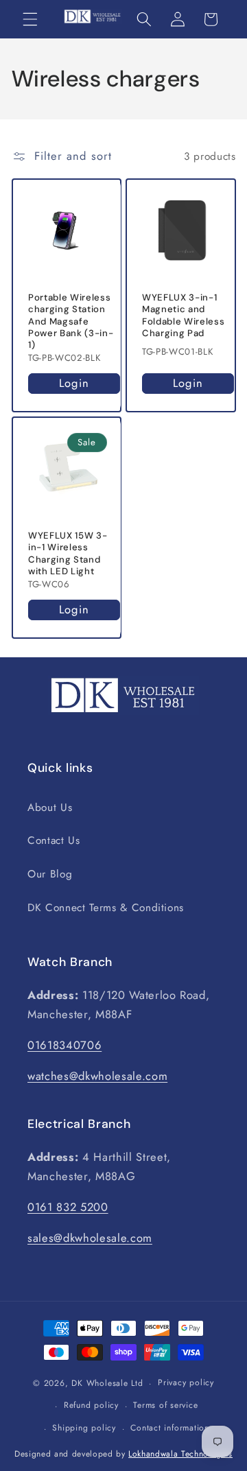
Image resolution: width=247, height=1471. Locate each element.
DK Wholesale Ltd (107, 1383)
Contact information (169, 1428)
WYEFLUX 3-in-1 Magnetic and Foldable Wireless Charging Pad (183, 315)
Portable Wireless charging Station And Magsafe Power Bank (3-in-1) (70, 321)
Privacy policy (186, 1382)
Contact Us (53, 840)
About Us (49, 807)
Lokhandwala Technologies (180, 1454)
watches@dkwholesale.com (97, 1076)
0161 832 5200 (67, 1207)
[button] (30, 19)
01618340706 (64, 1045)
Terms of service (165, 1405)
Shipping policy (84, 1428)
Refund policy (91, 1405)
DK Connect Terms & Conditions (105, 907)
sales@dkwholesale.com (89, 1237)
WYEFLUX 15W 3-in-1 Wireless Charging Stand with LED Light (67, 553)
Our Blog (49, 874)
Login (74, 383)
